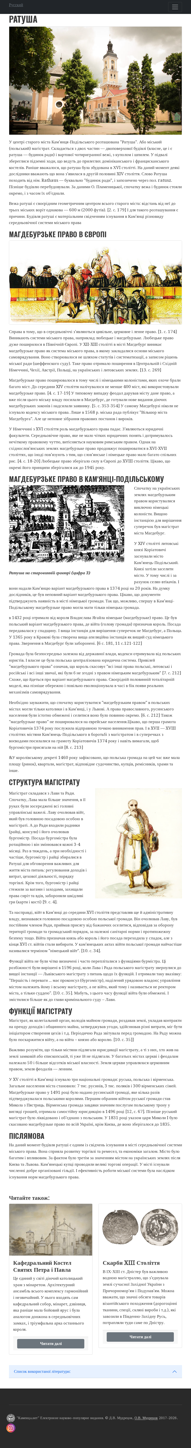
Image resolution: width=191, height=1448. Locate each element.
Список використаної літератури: (42, 1371)
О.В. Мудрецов (146, 1418)
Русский (16, 4)
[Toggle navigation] (175, 7)
